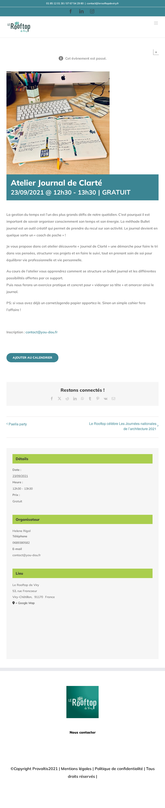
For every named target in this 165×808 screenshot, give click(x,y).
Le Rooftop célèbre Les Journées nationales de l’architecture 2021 (122, 426)
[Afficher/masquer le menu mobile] (156, 23)
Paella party (18, 423)
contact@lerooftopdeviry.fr (103, 3)
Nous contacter (83, 732)
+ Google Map (25, 603)
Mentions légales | (78, 768)
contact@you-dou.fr (42, 332)
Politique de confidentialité (119, 768)
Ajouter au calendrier (32, 357)
